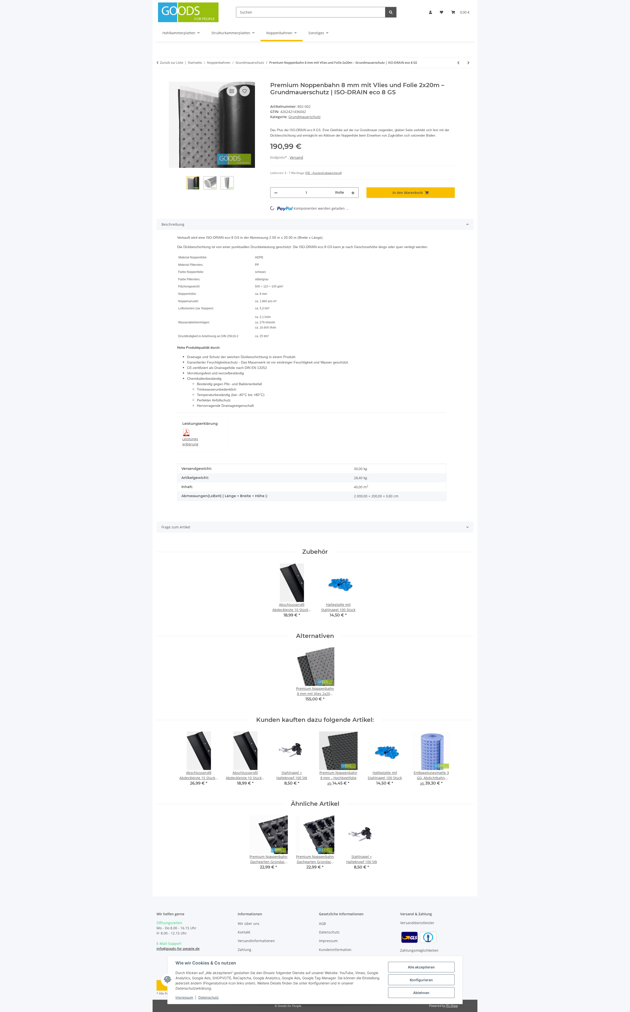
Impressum (184, 997)
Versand (296, 157)
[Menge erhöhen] (352, 193)
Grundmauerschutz (304, 116)
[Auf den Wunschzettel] (244, 91)
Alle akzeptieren (421, 967)
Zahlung (244, 949)
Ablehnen (421, 993)
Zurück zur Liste (171, 62)
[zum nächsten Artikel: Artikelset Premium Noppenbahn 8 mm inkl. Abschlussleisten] (468, 62)
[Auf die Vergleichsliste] (231, 91)
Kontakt (244, 932)
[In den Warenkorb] (160, 79)
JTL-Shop (452, 1006)
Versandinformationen (256, 940)
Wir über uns (248, 923)
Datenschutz (208, 997)
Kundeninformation (335, 949)
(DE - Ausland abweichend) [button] (323, 173)
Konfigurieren (421, 980)
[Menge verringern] (275, 193)
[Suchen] (390, 12)
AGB (322, 923)
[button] (430, 12)
